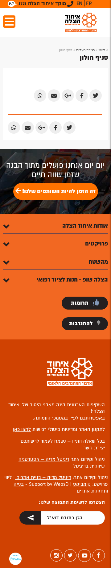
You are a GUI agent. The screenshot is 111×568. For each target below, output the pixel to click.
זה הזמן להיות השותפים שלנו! (58, 191)
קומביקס (82, 484)
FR (89, 3)
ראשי (101, 50)
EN (79, 3)
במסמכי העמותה (51, 418)
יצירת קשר (94, 448)
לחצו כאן (22, 429)
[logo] (80, 22)
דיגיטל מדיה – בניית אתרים (43, 477)
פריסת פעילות (85, 50)
